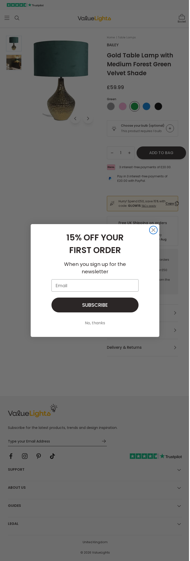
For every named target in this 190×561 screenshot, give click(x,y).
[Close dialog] (153, 230)
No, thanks (95, 323)
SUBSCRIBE (95, 305)
